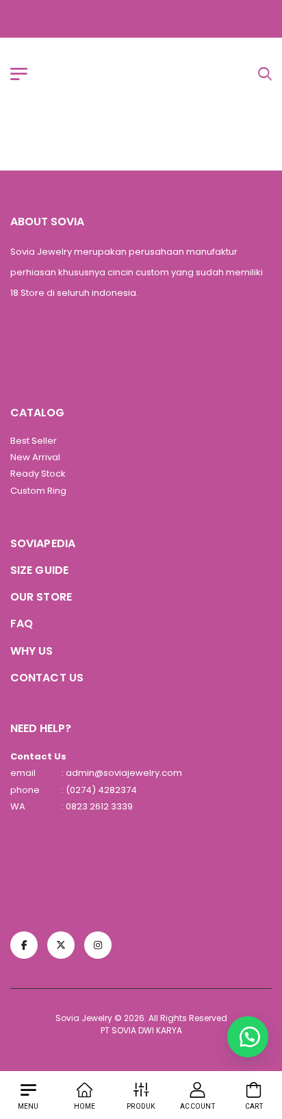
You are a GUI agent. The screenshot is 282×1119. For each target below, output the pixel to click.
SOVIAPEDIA (42, 543)
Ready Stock (38, 473)
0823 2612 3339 (98, 806)
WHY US (31, 651)
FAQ (21, 623)
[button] (247, 1036)
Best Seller (33, 440)
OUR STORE (41, 597)
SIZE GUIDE (39, 570)
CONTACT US (47, 678)
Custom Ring (38, 490)
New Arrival (35, 457)
